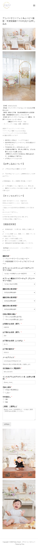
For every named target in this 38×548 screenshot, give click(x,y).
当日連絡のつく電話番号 (12, 368)
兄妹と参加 (7, 387)
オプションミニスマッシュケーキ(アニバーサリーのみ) (18, 269)
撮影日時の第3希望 (10, 306)
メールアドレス (9, 357)
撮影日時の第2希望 (10, 297)
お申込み (6, 424)
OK (6, 399)
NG (6, 402)
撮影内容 (6, 256)
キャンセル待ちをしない (14, 319)
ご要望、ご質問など (10, 406)
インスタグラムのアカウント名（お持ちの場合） (19, 378)
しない (7, 392)
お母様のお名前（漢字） (12, 324)
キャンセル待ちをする (13, 317)
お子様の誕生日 (9, 349)
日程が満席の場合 (10, 314)
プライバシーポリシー (28, 542)
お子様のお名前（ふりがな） (14, 340)
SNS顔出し (7, 397)
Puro (22, 544)
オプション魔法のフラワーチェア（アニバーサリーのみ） (19, 279)
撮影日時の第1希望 (10, 289)
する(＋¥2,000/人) (11, 390)
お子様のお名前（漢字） (12, 332)
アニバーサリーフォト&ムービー (17, 258)
